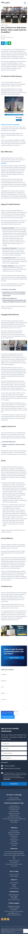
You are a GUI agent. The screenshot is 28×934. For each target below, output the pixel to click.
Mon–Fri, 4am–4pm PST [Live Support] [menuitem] (14, 911)
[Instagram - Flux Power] (8, 919)
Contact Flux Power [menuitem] (14, 874)
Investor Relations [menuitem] (14, 888)
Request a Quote (14, 657)
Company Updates (9, 766)
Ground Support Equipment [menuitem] (14, 817)
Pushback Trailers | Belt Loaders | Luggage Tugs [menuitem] (14, 818)
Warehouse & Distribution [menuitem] (14, 832)
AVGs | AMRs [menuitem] (14, 822)
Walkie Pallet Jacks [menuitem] (14, 815)
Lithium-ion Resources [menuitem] (14, 860)
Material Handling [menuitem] (14, 806)
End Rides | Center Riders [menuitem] (14, 813)
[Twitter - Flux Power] (5, 919)
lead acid (3, 163)
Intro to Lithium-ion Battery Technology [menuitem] (14, 851)
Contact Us (14, 662)
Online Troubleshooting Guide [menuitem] (14, 915)
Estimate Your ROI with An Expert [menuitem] (14, 864)
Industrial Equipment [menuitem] (14, 820)
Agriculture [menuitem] (14, 845)
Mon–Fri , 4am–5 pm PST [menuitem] (14, 899)
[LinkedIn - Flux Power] (2, 919)
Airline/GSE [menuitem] (14, 841)
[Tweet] (6, 43)
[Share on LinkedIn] (2, 43)
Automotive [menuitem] (14, 838)
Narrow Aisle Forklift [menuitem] (14, 811)
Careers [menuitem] (14, 886)
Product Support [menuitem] (14, 876)
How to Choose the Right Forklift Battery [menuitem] (14, 853)
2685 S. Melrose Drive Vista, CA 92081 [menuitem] (14, 895)
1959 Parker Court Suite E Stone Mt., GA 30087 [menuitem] (14, 907)
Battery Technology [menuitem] (14, 797)
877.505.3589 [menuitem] (14, 898)
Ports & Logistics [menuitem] (14, 843)
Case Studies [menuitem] (14, 866)
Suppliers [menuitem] (14, 884)
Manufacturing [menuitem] (14, 836)
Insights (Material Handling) (11, 768)
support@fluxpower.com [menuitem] (14, 913)
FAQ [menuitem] (14, 858)
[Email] (9, 43)
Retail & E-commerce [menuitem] (14, 834)
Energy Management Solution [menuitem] (14, 799)
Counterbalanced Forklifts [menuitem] (14, 808)
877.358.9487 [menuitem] (14, 909)
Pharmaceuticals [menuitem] (14, 839)
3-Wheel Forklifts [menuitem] (14, 809)
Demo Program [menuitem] (14, 862)
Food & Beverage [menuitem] (14, 830)
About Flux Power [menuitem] (14, 882)
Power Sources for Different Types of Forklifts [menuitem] (14, 855)
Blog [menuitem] (14, 857)
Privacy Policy (6, 779)
